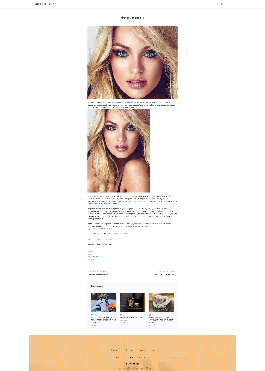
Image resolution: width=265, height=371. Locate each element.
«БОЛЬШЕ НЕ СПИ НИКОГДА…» (166, 274)
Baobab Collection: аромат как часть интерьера (132, 318)
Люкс (93, 315)
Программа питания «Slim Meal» (98, 274)
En (222, 4)
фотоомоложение (94, 256)
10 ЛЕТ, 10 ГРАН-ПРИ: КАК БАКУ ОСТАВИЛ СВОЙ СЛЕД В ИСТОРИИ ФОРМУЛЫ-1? (103, 319)
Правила (129, 350)
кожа (89, 251)
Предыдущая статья (98, 271)
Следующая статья (167, 271)
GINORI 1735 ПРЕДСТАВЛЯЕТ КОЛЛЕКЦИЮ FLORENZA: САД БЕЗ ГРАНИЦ (161, 319)
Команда (115, 350)
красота (90, 259)
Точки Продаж (146, 350)
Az (217, 4)
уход (89, 254)
